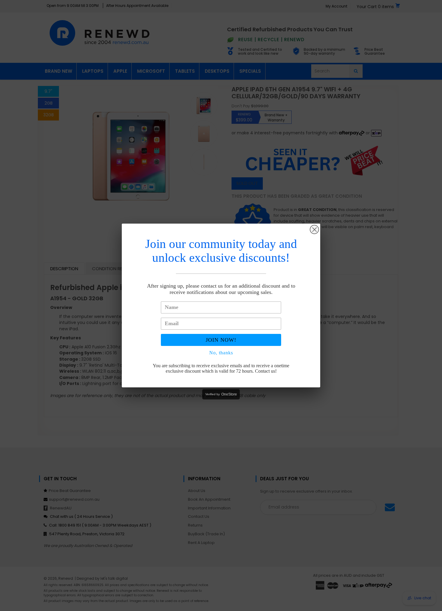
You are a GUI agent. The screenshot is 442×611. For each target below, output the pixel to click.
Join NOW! (221, 340)
